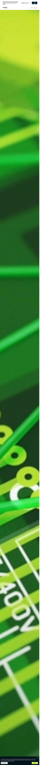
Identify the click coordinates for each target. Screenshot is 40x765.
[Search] (34, 7)
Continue (37, 757)
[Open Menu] (36, 7)
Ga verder (34, 3)
